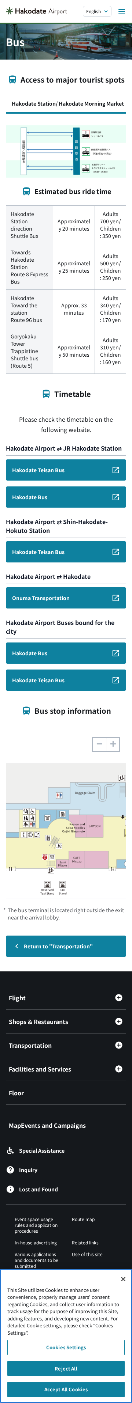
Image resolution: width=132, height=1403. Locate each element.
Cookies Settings (66, 1347)
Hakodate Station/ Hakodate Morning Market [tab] (68, 103)
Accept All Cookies (66, 1389)
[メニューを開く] (121, 11)
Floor (16, 1092)
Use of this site (87, 1254)
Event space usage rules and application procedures (36, 1225)
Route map (83, 1219)
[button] (112, 744)
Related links (85, 1242)
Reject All (66, 1368)
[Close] (123, 1279)
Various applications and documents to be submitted (36, 1260)
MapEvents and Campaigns (47, 1125)
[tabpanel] (66, 249)
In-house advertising (36, 1242)
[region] (66, 1336)
